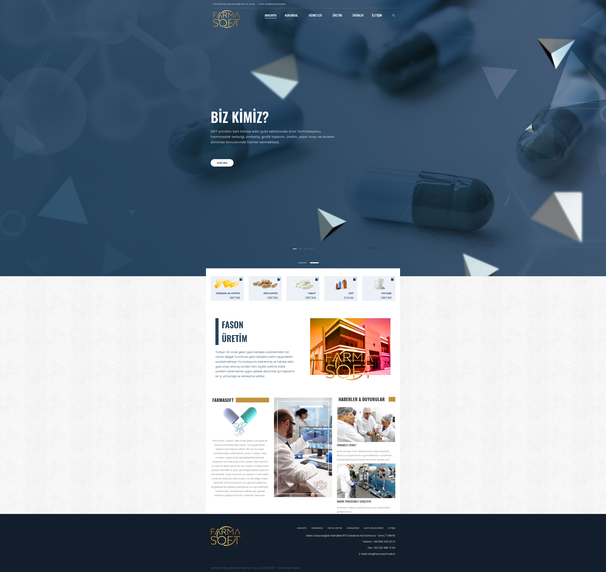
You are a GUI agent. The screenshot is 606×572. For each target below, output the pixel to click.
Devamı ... (366, 424)
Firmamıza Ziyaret (347, 445)
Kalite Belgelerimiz (373, 528)
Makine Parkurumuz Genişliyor (354, 501)
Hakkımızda (317, 528)
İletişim (391, 528)
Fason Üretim (335, 528)
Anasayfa (302, 528)
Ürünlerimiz (353, 528)
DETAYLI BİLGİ (222, 163)
